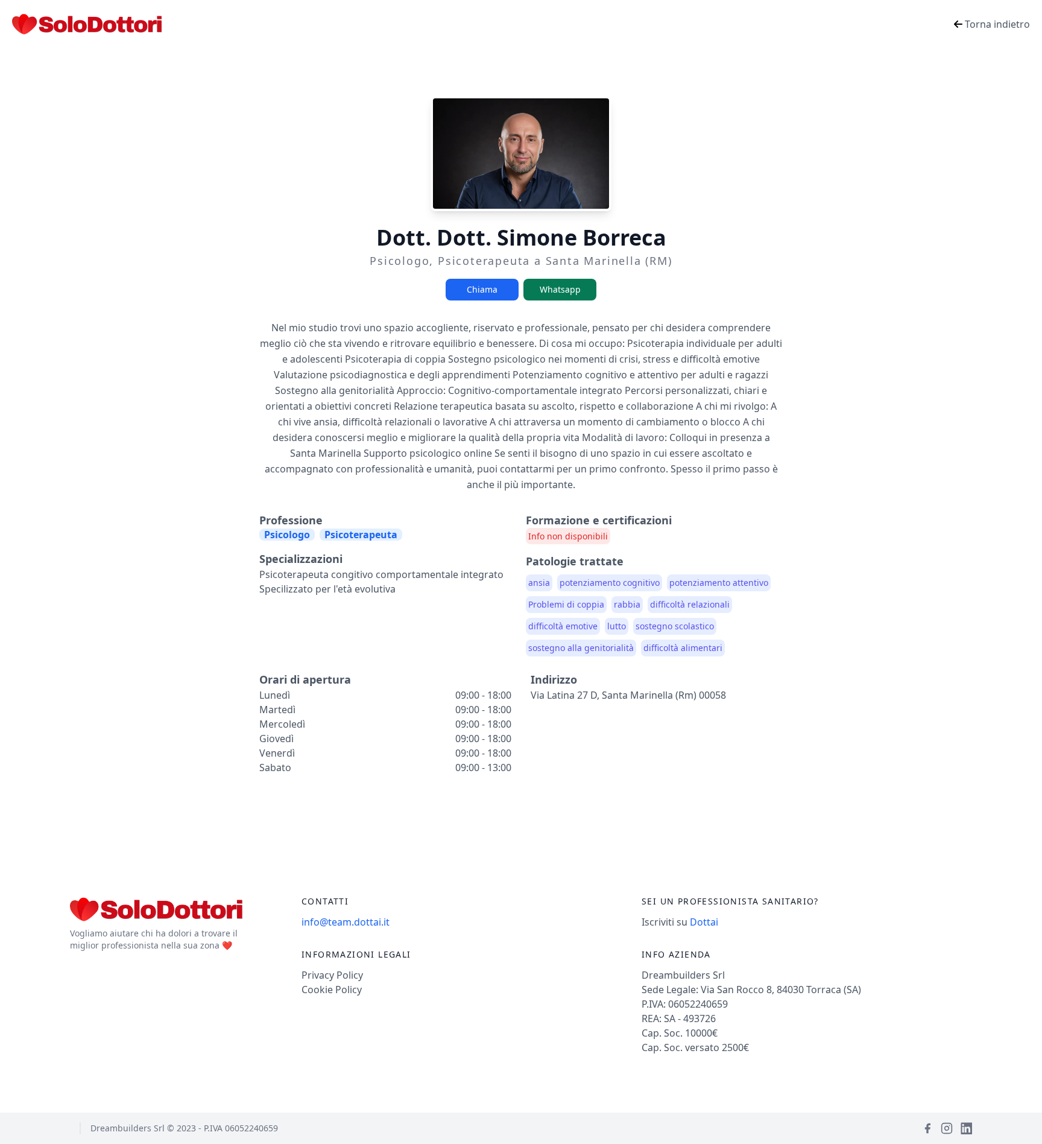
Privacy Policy (332, 975)
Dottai (704, 922)
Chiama (482, 289)
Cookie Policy (332, 989)
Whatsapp (560, 289)
